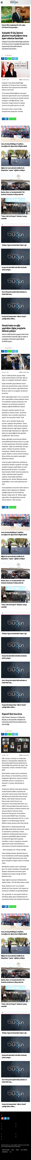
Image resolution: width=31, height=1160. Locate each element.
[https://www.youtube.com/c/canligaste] (2, 1118)
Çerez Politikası (24, 1150)
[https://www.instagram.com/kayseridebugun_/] (8, 1118)
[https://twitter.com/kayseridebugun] (5, 1118)
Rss (10, 1152)
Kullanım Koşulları (6, 1150)
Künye (12, 1150)
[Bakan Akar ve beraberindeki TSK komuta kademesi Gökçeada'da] (15, 182)
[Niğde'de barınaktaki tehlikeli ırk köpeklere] (15, 158)
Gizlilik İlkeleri (5, 1152)
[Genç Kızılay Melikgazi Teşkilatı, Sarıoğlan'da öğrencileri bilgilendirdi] (15, 133)
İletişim (17, 1150)
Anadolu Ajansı (26, 79)
